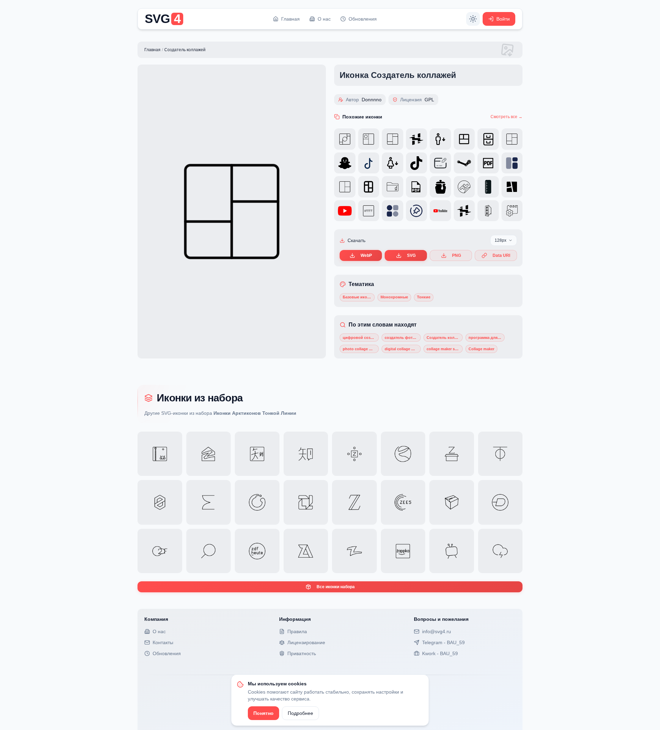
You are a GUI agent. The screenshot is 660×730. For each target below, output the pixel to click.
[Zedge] (500, 502)
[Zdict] (208, 551)
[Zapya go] (354, 551)
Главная (152, 49)
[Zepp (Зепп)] (208, 502)
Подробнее (300, 713)
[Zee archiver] (451, 502)
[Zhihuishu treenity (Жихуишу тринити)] (257, 454)
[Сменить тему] (473, 19)
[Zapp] (451, 551)
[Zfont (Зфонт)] (451, 454)
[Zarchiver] (306, 551)
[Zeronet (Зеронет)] (160, 502)
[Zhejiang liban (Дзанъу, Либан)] (403, 454)
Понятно (263, 713)
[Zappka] (403, 551)
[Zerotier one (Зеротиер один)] (500, 454)
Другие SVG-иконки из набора (220, 413)
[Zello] (306, 502)
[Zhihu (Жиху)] (306, 454)
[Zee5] (403, 502)
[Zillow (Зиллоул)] (208, 454)
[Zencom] (257, 502)
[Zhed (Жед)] (354, 454)
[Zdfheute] (257, 551)
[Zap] (500, 551)
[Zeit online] (354, 502)
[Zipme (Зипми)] (160, 454)
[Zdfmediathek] (160, 551)
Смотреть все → (506, 116)
